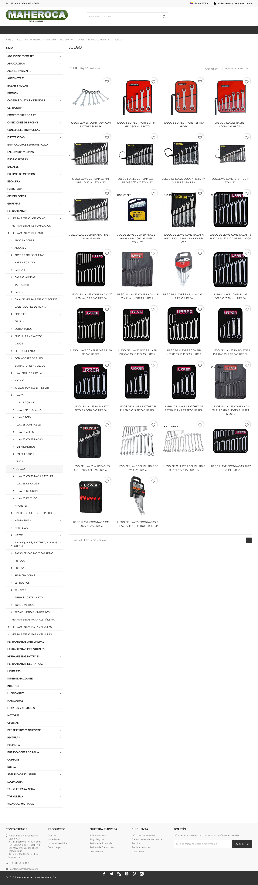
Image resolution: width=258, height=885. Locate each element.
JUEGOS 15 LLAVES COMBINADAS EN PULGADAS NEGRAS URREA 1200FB (230, 410)
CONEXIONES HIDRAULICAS (23, 129)
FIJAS (19, 461)
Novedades (54, 839)
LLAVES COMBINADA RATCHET (34, 476)
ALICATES (20, 247)
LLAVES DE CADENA (28, 483)
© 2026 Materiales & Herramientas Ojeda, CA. (31, 877)
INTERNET (13, 685)
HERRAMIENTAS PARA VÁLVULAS (32, 626)
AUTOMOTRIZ (15, 78)
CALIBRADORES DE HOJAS (30, 306)
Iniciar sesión (224, 3)
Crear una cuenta (243, 3)
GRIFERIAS (13, 203)
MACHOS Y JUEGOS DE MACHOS (34, 512)
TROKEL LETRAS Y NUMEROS (32, 612)
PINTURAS (13, 737)
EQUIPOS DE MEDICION (21, 174)
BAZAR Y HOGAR (17, 85)
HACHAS (20, 380)
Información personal (143, 835)
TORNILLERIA (15, 796)
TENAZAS (20, 590)
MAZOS (19, 535)
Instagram (141, 873)
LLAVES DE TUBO (26, 498)
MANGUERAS (15, 700)
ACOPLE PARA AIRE (19, 70)
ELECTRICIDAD (16, 137)
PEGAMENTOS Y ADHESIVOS (24, 730)
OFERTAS (13, 722)
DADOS (19, 343)
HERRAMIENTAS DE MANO (27, 232)
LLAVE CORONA (26, 402)
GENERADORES (16, 196)
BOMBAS (12, 92)
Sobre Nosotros (98, 835)
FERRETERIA (14, 188)
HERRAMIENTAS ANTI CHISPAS (25, 641)
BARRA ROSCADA (25, 262)
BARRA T (20, 269)
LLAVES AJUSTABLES (29, 424)
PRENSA (20, 567)
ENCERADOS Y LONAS (20, 151)
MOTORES (13, 715)
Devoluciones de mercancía (147, 839)
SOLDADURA (14, 781)
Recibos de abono (141, 847)
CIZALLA (20, 321)
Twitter (111, 873)
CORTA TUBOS (23, 328)
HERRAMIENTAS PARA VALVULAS (32, 634)
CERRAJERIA (14, 107)
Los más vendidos (57, 843)
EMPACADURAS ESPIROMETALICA (27, 144)
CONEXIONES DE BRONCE (22, 122)
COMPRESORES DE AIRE (21, 115)
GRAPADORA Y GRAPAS (29, 372)
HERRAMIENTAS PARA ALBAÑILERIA (33, 619)
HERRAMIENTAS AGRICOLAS (28, 218)
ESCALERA (13, 181)
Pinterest (134, 873)
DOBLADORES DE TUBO (29, 358)
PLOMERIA (13, 744)
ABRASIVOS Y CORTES (20, 56)
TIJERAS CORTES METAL (29, 597)
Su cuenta (140, 829)
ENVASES (13, 166)
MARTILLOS (21, 527)
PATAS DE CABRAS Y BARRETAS (34, 553)
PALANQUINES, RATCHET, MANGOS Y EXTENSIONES (33, 544)
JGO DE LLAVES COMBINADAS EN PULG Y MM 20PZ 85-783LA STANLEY (137, 238)
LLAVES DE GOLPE (27, 490)
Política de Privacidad (101, 843)
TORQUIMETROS (24, 604)
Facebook (104, 873)
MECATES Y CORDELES (21, 707)
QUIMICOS (13, 759)
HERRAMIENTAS (16, 210)
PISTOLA (20, 560)
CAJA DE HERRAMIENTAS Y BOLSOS (36, 299)
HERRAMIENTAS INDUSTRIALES (26, 649)
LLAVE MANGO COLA (29, 409)
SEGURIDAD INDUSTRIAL (22, 774)
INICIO (9, 47)
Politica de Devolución (102, 847)
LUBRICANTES (15, 693)
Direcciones (138, 851)
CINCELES (20, 314)
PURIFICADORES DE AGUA (23, 752)
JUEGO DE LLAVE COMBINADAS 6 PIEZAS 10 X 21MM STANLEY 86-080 (184, 238)
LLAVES (19, 395)
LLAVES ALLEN (25, 431)
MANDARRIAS (23, 520)
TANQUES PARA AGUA (21, 789)
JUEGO (20, 468)
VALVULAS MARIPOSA (20, 803)
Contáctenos (96, 851)
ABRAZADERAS (16, 63)
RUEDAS (12, 766)
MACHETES (21, 505)
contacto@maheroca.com (24, 868)
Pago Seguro (97, 839)
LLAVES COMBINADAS (29, 439)
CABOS (19, 291)
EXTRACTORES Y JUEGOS (30, 365)
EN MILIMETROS (25, 446)
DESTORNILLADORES (27, 350)
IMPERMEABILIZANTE (20, 678)
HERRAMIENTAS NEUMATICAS (25, 663)
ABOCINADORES (24, 240)
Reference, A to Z (237, 68)
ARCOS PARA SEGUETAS (29, 255)
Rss (119, 873)
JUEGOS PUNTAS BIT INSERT (32, 387)
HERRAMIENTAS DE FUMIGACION (31, 225)
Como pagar (54, 847)
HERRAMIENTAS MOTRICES (23, 656)
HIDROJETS (14, 671)
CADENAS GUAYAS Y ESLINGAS (26, 100)
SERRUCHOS (22, 582)
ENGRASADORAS (17, 159)
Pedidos (136, 843)
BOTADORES (22, 284)
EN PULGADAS (25, 454)
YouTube (126, 873)
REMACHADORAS (25, 575)
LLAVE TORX (23, 417)
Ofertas (52, 835)
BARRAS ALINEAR (25, 277)
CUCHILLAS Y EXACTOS (28, 336)
